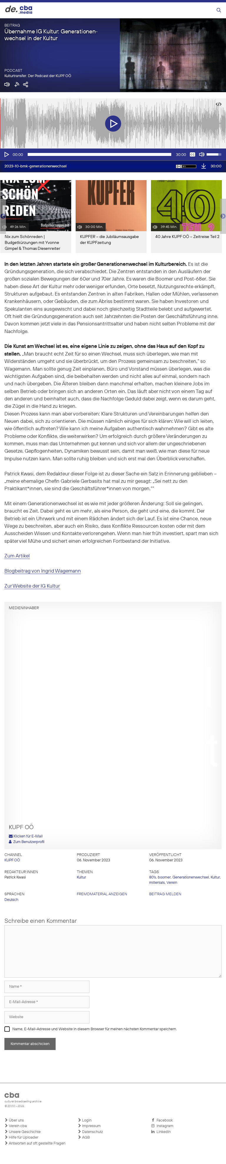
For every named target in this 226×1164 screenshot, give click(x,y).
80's (152, 877)
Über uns (16, 1120)
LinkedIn (163, 1132)
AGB (85, 1137)
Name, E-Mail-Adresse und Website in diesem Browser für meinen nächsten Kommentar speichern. (94, 1029)
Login (86, 1120)
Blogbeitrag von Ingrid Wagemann (42, 571)
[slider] (99, 154)
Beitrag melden (165, 894)
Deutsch (11, 900)
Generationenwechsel (190, 877)
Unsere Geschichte (24, 1132)
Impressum (91, 1126)
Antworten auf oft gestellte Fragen (36, 1143)
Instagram (164, 1126)
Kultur (81, 877)
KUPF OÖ (12, 860)
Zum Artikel (17, 556)
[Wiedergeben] (6, 154)
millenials (157, 883)
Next (223, 216)
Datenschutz (92, 1132)
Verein (172, 883)
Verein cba (17, 1126)
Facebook (164, 1120)
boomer (164, 877)
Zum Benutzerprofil (27, 842)
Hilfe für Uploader (23, 1137)
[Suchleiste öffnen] (219, 10)
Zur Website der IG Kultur (32, 586)
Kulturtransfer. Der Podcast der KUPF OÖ (37, 76)
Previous (3, 216)
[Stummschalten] (202, 154)
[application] (113, 154)
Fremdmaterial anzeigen (102, 894)
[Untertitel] (192, 154)
